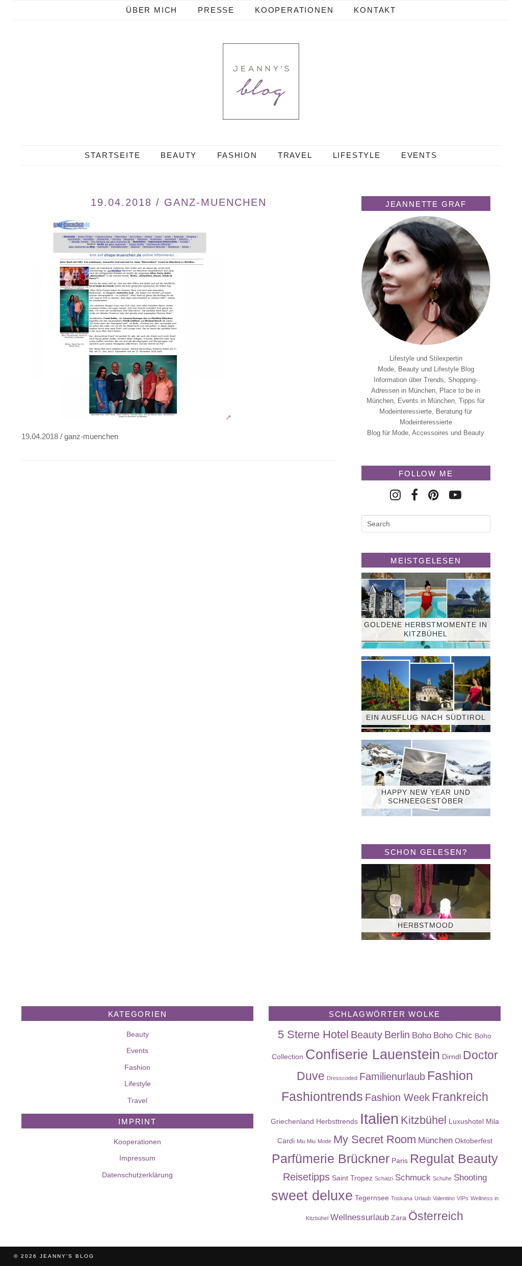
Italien (379, 1118)
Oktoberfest (473, 1141)
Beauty (179, 155)
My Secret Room (374, 1139)
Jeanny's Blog (67, 1256)
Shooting (470, 1177)
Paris (400, 1160)
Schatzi (384, 1178)
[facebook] (414, 495)
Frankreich (460, 1096)
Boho (421, 1035)
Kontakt (375, 10)
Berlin (397, 1034)
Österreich (435, 1216)
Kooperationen (294, 10)
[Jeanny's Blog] (261, 81)
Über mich (151, 10)
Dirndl (451, 1057)
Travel (295, 155)
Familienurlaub (392, 1076)
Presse (216, 10)
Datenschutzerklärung (137, 1175)
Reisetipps (306, 1176)
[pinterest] (433, 495)
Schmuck (413, 1177)
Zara (398, 1218)
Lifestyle (357, 155)
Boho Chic (453, 1035)
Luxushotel (466, 1121)
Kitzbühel (424, 1120)
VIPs (462, 1198)
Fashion (237, 155)
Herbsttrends (337, 1121)
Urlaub (422, 1198)
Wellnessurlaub (359, 1217)
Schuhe (442, 1178)
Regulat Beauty (454, 1158)
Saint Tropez (352, 1178)
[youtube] (455, 495)
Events (419, 155)
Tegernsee (372, 1198)
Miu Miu (306, 1141)
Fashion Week (397, 1097)
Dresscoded (342, 1078)
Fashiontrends (322, 1096)
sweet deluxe (312, 1195)
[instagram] (395, 495)
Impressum (137, 1158)
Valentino (444, 1198)
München (435, 1140)
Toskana (401, 1198)
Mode (324, 1141)
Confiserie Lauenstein (372, 1054)
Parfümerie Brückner (330, 1158)
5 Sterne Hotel (313, 1034)
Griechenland (292, 1121)
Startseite (112, 155)
